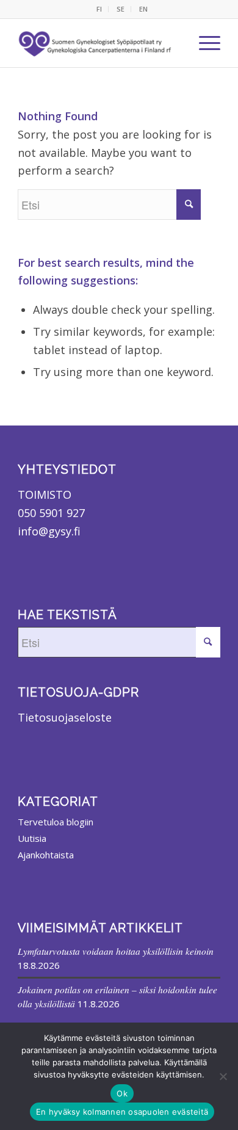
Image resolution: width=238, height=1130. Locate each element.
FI (99, 8)
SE (120, 8)
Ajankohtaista (46, 855)
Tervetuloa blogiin (55, 822)
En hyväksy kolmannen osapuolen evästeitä (122, 1112)
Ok (122, 1093)
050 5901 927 (51, 512)
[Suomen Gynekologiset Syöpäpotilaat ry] (96, 42)
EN (143, 8)
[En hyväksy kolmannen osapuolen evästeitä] (223, 1076)
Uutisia (32, 838)
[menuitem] (99, 9)
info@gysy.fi (49, 531)
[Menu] (203, 42)
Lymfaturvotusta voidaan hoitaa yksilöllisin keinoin (116, 951)
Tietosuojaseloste (65, 717)
